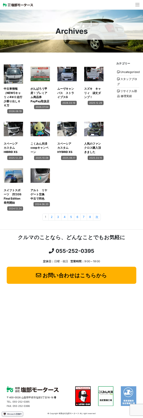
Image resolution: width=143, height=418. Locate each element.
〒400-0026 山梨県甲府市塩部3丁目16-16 (30, 397)
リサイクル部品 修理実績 (127, 93)
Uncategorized (129, 72)
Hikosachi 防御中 (14, 414)
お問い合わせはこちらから (75, 275)
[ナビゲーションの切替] (137, 4)
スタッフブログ (127, 81)
